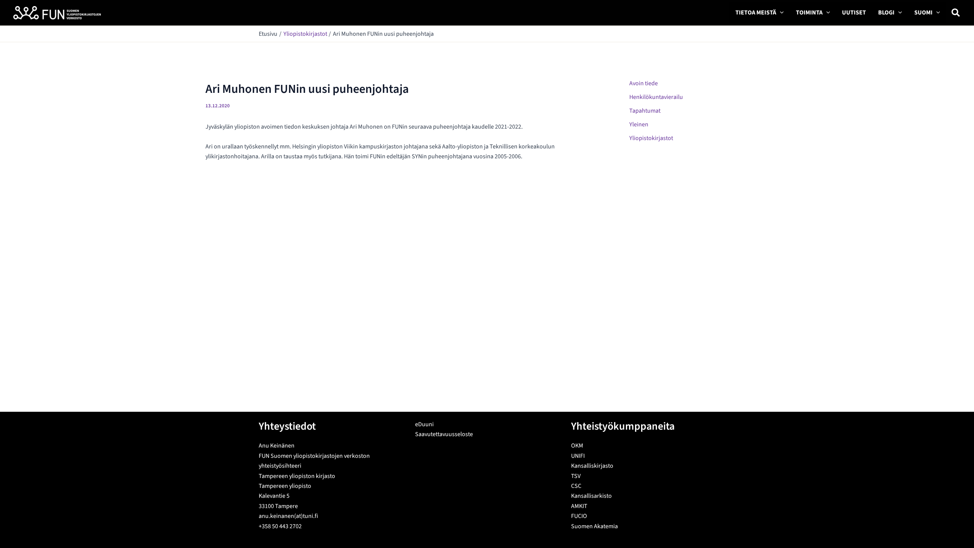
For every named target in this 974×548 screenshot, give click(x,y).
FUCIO (579, 516)
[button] (780, 12)
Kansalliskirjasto (592, 466)
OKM (577, 445)
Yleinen (638, 124)
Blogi (886, 12)
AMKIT (579, 506)
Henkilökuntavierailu (656, 97)
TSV (576, 476)
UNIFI (578, 456)
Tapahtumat (644, 111)
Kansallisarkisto (591, 496)
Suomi (923, 12)
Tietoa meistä (755, 12)
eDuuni (424, 424)
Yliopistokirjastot (651, 138)
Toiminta (809, 12)
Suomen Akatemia (594, 526)
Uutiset (854, 12)
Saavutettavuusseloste (444, 434)
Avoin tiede (643, 83)
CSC (576, 486)
